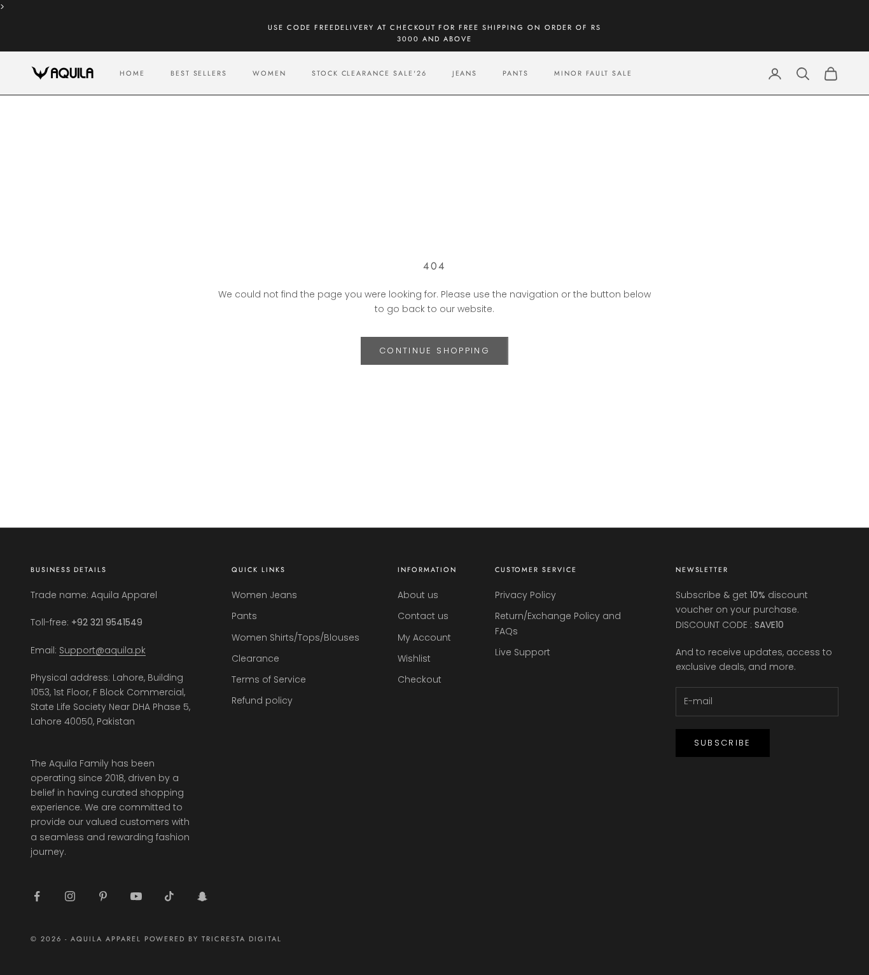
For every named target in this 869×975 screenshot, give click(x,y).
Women (269, 73)
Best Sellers (198, 73)
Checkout (419, 679)
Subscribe (722, 743)
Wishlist (414, 658)
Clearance (255, 658)
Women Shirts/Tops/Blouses (295, 637)
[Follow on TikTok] (169, 896)
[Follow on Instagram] (70, 896)
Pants (516, 73)
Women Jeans (264, 595)
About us (418, 595)
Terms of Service (269, 679)
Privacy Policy (525, 595)
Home (132, 73)
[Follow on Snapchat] (202, 896)
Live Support (522, 652)
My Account (424, 637)
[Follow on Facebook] (37, 896)
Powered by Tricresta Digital (213, 939)
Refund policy (262, 700)
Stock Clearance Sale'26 (369, 73)
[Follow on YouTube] (136, 896)
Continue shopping (434, 350)
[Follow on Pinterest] (103, 896)
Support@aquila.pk (102, 650)
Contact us (423, 616)
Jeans (465, 73)
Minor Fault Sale (593, 73)
